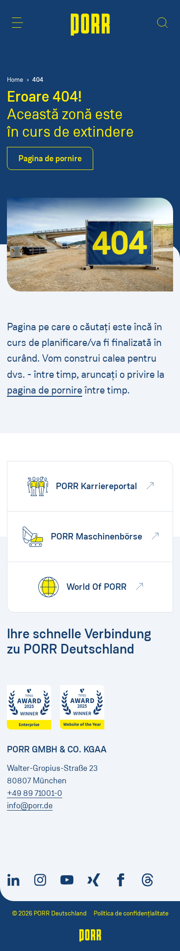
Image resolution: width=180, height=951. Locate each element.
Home (15, 80)
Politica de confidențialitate (131, 913)
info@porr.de (30, 805)
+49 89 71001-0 (34, 793)
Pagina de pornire (50, 158)
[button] (17, 22)
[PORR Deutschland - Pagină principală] (90, 23)
